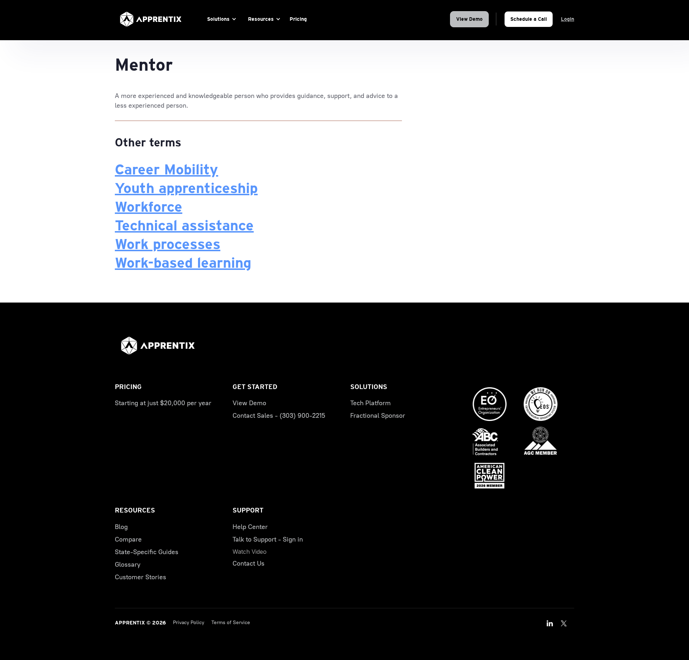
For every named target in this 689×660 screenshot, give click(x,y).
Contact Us (248, 563)
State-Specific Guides (146, 552)
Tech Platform (370, 403)
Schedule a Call (528, 19)
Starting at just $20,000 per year (163, 403)
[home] (151, 19)
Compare (128, 539)
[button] (220, 19)
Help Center (250, 527)
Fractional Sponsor (377, 416)
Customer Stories (140, 577)
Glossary (127, 564)
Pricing (298, 19)
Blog (121, 527)
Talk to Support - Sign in (268, 539)
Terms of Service (230, 622)
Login (567, 19)
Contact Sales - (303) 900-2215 (279, 416)
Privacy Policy (188, 622)
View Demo (469, 19)
